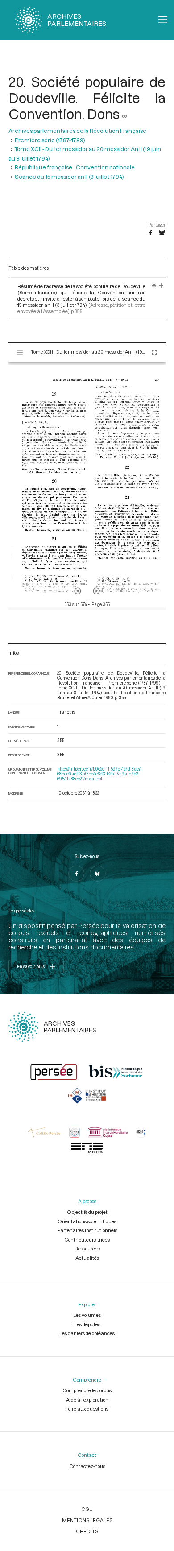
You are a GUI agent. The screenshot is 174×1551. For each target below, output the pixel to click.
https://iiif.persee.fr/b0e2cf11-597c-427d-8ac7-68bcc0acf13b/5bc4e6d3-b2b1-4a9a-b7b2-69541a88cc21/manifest (99, 774)
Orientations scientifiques (87, 1221)
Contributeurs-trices (87, 1239)
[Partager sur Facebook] (150, 233)
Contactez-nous (87, 1466)
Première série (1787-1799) (50, 140)
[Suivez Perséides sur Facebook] (76, 874)
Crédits (87, 1531)
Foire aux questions (87, 1408)
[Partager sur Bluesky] (162, 233)
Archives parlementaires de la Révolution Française (77, 131)
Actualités (87, 1258)
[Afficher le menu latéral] (19, 352)
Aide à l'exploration (87, 1399)
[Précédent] (77, 591)
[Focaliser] (161, 286)
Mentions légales (87, 1520)
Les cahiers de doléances (87, 1333)
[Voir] (124, 114)
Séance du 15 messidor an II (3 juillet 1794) (69, 176)
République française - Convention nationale (75, 167)
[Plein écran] (154, 352)
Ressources (87, 1248)
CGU (87, 1509)
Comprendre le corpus (87, 1390)
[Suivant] (96, 591)
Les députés (87, 1324)
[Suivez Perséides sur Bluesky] (98, 874)
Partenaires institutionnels (87, 1230)
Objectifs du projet (87, 1212)
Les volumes (87, 1315)
